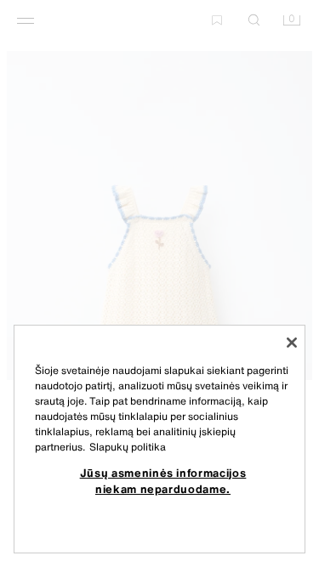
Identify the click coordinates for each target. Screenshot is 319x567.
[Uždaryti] (292, 342)
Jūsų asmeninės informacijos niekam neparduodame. (163, 480)
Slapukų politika (127, 446)
